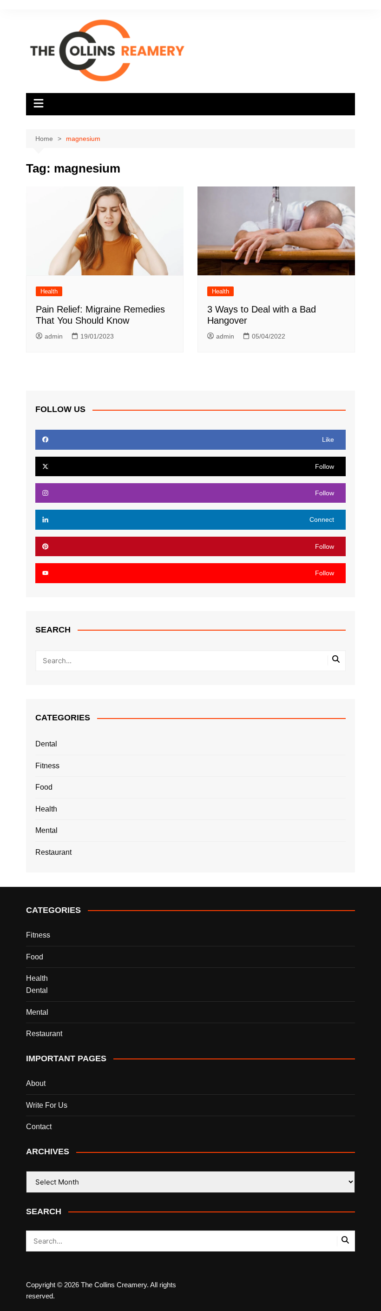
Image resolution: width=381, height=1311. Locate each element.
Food (44, 787)
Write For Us (46, 1105)
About (36, 1083)
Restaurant (53, 852)
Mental (46, 830)
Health (49, 291)
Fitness (47, 766)
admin (54, 336)
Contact (39, 1127)
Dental (46, 744)
